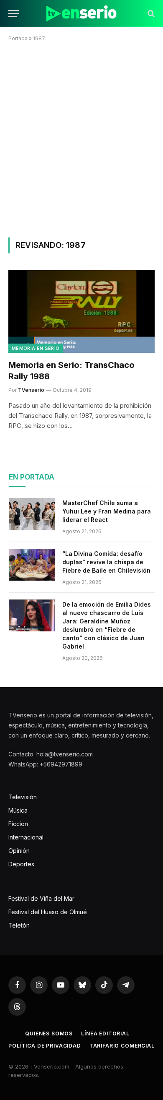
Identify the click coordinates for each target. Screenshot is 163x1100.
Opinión (19, 850)
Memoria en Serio (35, 348)
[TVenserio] (81, 13)
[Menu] (13, 13)
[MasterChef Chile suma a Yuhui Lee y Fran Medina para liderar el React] (32, 514)
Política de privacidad (44, 1046)
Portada (18, 38)
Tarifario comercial (122, 1046)
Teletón (19, 925)
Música (18, 810)
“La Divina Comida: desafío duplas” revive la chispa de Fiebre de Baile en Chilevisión (106, 562)
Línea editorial (105, 1033)
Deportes (21, 864)
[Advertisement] (81, 138)
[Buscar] (150, 13)
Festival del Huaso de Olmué (47, 911)
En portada (31, 477)
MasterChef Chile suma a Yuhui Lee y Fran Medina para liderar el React (106, 511)
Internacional (25, 837)
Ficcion (18, 823)
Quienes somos (49, 1033)
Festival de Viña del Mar (41, 898)
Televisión (22, 796)
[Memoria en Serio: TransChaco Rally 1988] (81, 311)
